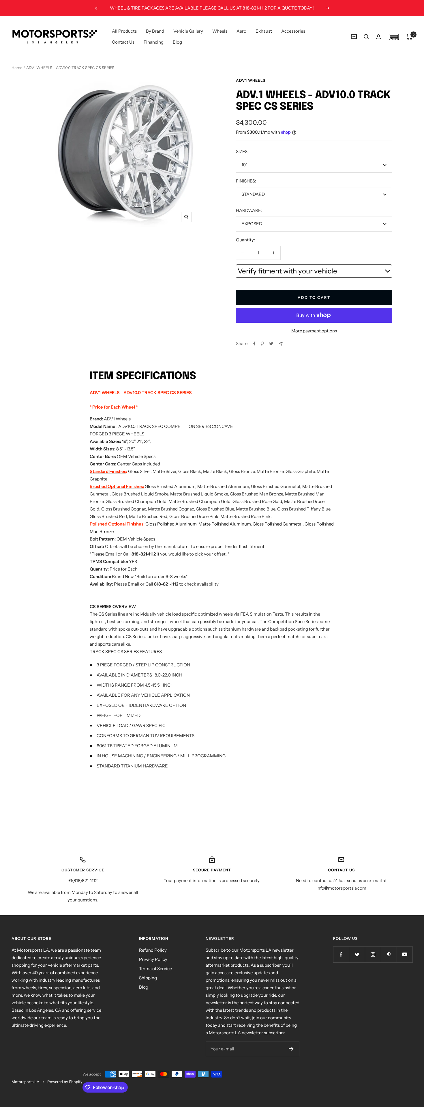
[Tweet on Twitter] (271, 344)
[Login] (378, 36)
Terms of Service (155, 968)
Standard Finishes (108, 471)
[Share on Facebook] (254, 344)
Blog (177, 42)
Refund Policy (153, 950)
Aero (241, 31)
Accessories (293, 31)
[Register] (291, 1049)
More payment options (314, 330)
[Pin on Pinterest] (262, 344)
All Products (124, 31)
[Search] (366, 36)
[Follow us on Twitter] (357, 954)
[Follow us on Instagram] (373, 954)
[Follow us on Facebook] (341, 954)
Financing (154, 42)
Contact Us (123, 42)
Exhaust (264, 31)
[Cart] (409, 37)
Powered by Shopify (64, 1081)
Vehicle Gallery (188, 31)
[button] (393, 37)
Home (17, 67)
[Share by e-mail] (281, 344)
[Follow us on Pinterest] (389, 954)
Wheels (219, 31)
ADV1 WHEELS (250, 80)
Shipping (148, 978)
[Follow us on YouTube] (404, 954)
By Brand (155, 31)
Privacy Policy (153, 959)
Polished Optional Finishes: (117, 524)
